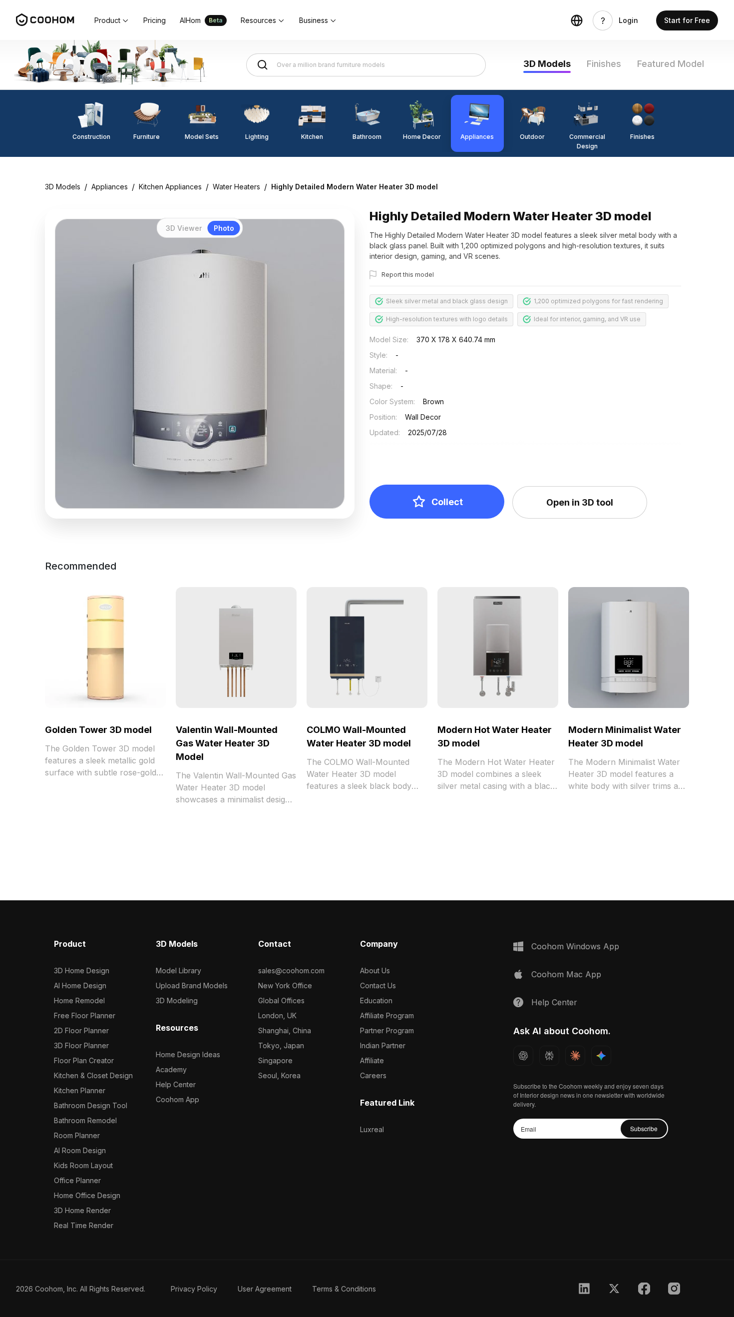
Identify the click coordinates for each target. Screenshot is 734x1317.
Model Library (178, 970)
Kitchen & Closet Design (93, 1075)
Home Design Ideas (188, 1054)
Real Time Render (83, 1225)
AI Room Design (80, 1150)
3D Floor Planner (81, 1045)
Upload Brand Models (192, 985)
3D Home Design (81, 970)
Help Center (176, 1084)
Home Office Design (87, 1195)
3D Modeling (177, 1000)
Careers (373, 1075)
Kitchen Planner (79, 1090)
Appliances (109, 186)
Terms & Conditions (344, 1289)
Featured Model (670, 63)
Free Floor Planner (84, 1015)
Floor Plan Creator (84, 1060)
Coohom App (177, 1099)
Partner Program (387, 1030)
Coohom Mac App (566, 974)
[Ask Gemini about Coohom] (601, 1056)
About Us (375, 970)
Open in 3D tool (579, 502)
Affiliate (372, 1060)
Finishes (604, 63)
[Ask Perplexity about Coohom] (549, 1056)
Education (376, 1000)
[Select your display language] (577, 20)
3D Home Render (82, 1210)
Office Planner (77, 1180)
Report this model (407, 274)
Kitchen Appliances (170, 186)
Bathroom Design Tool (90, 1105)
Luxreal (372, 1129)
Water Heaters (236, 186)
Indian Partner (382, 1045)
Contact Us (378, 985)
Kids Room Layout (83, 1165)
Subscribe (644, 1128)
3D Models (547, 63)
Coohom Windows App (575, 946)
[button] (111, 20)
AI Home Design (80, 985)
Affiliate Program (387, 1015)
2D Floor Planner (81, 1030)
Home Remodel (79, 1000)
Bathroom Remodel (85, 1120)
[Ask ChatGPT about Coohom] (523, 1056)
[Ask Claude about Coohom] (575, 1056)
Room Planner (77, 1135)
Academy (171, 1069)
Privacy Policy (194, 1289)
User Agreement (265, 1289)
